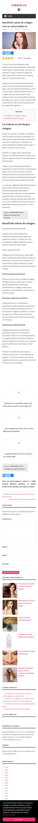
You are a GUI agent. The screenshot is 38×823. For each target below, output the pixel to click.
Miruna (17, 29)
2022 (6, 778)
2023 (6, 775)
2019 (6, 785)
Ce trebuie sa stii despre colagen (14, 116)
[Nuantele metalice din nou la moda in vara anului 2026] (19, 447)
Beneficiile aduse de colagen (13, 118)
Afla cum (19, 740)
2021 (6, 780)
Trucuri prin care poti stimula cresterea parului (26, 586)
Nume (5, 547)
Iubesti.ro (19, 5)
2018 (6, 788)
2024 (6, 772)
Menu (10, 16)
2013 (6, 798)
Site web (5, 564)
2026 (6, 767)
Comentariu (7, 519)
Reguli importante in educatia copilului (22, 499)
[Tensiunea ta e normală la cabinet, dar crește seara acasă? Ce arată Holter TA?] (19, 396)
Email (5, 555)
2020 (6, 783)
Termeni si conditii (9, 815)
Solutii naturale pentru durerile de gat (17, 709)
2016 (6, 793)
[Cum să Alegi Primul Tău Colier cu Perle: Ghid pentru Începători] (19, 421)
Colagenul (6, 64)
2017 (6, 791)
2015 (6, 796)
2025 (6, 770)
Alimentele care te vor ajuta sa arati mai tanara (26, 603)
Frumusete (25, 29)
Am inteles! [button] (19, 819)
